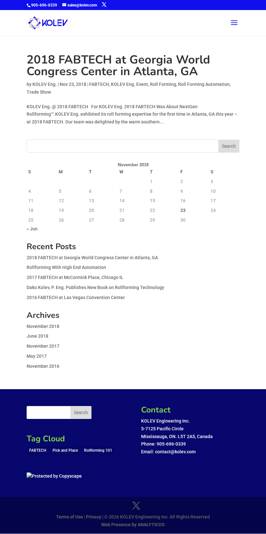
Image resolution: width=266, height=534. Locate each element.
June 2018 (37, 336)
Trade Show (39, 92)
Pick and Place (65, 450)
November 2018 (43, 326)
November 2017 (43, 346)
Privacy (93, 516)
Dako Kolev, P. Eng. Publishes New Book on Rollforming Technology (95, 287)
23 (183, 210)
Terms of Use (69, 516)
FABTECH (99, 84)
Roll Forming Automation (204, 84)
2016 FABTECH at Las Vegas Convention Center (76, 297)
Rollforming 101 (98, 450)
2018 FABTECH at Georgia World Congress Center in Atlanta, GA (118, 65)
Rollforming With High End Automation (66, 267)
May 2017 (37, 356)
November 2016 (43, 366)
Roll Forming (163, 84)
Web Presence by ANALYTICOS (133, 524)
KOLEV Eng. (44, 84)
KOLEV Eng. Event (129, 84)
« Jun (32, 228)
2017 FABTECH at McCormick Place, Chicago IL (75, 277)
